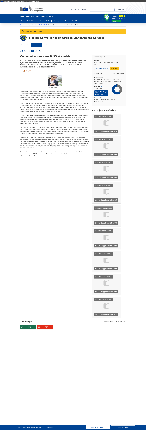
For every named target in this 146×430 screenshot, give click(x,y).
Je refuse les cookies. (122, 427)
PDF (46, 327)
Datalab (74, 21)
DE (21, 50)
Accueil (23, 21)
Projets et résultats (45, 21)
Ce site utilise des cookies (26, 427)
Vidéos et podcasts (58, 21)
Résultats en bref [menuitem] (36, 45)
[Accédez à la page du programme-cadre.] (23, 38)
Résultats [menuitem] (46, 45)
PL (40, 50)
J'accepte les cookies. (97, 427)
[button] (84, 9)
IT (36, 50)
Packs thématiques (32, 21)
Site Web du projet (101, 68)
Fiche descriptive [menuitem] (25, 45)
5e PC (43, 24)
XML (29, 327)
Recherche (82, 21)
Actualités (68, 21)
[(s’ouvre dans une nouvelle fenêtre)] (33, 8)
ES (28, 50)
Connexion (76, 9)
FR (32, 50)
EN (25, 50)
